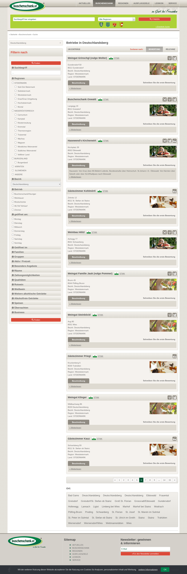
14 (164, 480)
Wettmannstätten (114, 523)
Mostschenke (20, 202)
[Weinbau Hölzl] (163, 243)
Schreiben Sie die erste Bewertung (159, 82)
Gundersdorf (164, 501)
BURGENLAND (21, 158)
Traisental (21, 135)
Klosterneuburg (24, 123)
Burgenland (22, 162)
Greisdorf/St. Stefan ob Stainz (96, 501)
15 (170, 480)
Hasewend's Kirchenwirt (82, 140)
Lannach (85, 506)
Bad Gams (73, 495)
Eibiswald (151, 495)
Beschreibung (78, 83)
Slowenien (20, 170)
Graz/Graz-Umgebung (27, 99)
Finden (155, 19)
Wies (129, 523)
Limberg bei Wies (111, 506)
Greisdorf (73, 501)
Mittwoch (18, 227)
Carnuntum (22, 115)
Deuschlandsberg (91, 495)
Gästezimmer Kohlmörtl (82, 191)
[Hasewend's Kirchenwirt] (163, 151)
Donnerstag (19, 231)
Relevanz (170, 49)
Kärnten (19, 166)
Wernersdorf (74, 523)
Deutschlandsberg (112, 495)
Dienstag (18, 223)
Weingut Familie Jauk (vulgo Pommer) (90, 273)
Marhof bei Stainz (142, 506)
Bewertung (154, 49)
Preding (89, 512)
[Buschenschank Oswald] (163, 110)
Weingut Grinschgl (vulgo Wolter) (87, 58)
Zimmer (17, 210)
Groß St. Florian (123, 501)
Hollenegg (73, 506)
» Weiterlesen (75, 88)
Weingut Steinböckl (79, 314)
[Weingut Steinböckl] (163, 326)
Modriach (159, 506)
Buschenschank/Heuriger (25, 194)
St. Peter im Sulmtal (78, 517)
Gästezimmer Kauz (79, 438)
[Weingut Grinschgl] (163, 69)
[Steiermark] (101, 25)
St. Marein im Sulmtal (149, 512)
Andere (18, 174)
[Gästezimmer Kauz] (163, 449)
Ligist (96, 506)
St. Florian (117, 512)
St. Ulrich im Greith (125, 517)
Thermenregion (24, 131)
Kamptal (21, 119)
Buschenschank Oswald (82, 99)
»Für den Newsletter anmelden (145, 554)
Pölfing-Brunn (75, 512)
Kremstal (21, 127)
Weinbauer (19, 198)
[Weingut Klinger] (163, 408)
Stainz (141, 517)
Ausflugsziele (141, 3)
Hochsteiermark (24, 103)
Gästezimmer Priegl (79, 356)
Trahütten (162, 517)
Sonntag (18, 243)
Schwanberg (102, 512)
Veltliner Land (23, 154)
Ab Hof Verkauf (20, 206)
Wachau (21, 139)
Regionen (123, 3)
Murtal (20, 107)
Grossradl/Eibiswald (144, 501)
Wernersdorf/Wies (93, 523)
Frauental (164, 495)
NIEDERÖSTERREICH (24, 111)
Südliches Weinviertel (26, 151)
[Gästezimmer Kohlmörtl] (163, 202)
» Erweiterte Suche (163, 27)
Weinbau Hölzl (76, 232)
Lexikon (159, 3)
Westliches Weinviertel (27, 147)
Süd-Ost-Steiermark (26, 87)
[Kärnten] (121, 25)
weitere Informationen (148, 569)
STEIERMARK (20, 83)
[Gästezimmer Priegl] (163, 367)
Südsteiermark (23, 91)
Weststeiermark (24, 95)
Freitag (17, 235)
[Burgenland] (114, 25)
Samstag (18, 239)
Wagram (21, 143)
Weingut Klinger (77, 397)
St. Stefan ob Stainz (102, 517)
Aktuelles (84, 3)
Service (173, 3)
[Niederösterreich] (108, 25)
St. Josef (130, 512)
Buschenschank (104, 3)
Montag (17, 219)
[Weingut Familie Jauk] (163, 284)
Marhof (126, 506)
